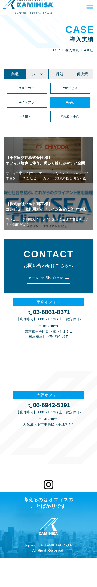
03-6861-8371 (51, 312)
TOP (56, 50)
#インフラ (26, 102)
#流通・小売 (70, 116)
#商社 (70, 102)
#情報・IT (27, 116)
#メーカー (26, 88)
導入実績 (72, 50)
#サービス (70, 88)
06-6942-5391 (51, 405)
